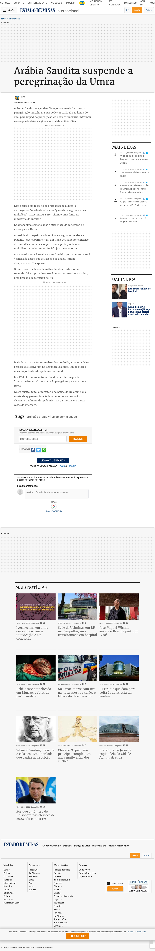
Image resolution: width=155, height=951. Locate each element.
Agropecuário (60, 919)
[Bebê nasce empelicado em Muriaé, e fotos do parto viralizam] (36, 668)
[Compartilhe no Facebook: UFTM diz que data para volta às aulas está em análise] (123, 684)
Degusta (58, 899)
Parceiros (130, 3)
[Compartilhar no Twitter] (38, 450)
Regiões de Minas (62, 870)
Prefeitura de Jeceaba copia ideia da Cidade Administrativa (115, 753)
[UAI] (82, 2)
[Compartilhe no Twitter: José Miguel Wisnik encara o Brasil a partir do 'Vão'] (126, 623)
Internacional (67, 10)
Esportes (58, 906)
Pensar (57, 909)
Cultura (6, 896)
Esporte (19, 3)
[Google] (53, 506)
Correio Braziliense (87, 873)
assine (72, 466)
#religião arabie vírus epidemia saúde (51, 417)
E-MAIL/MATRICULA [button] (54, 511)
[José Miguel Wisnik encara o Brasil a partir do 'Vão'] (119, 606)
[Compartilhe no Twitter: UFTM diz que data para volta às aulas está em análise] (126, 684)
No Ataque (59, 916)
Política (6, 873)
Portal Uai (33, 870)
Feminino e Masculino (64, 896)
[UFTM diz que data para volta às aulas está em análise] (119, 668)
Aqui (31, 883)
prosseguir (77, 936)
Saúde (6, 889)
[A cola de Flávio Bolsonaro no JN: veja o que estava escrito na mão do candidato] (119, 309)
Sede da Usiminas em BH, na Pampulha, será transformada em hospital (77, 631)
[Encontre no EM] (127, 10)
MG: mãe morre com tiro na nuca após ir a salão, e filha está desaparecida (77, 692)
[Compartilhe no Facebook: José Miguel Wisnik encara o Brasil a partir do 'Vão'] (123, 623)
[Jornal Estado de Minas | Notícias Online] (37, 10)
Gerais (6, 870)
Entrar (149, 10)
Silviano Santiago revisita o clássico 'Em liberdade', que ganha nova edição (35, 753)
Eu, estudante (85, 876)
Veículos (56, 3)
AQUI (152, 3)
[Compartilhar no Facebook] (32, 450)
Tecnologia (59, 903)
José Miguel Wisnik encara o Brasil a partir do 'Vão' (118, 631)
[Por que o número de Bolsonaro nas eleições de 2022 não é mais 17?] (36, 790)
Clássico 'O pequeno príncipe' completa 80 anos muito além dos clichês (74, 755)
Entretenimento (37, 3)
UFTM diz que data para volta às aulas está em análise (117, 692)
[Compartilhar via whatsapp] (44, 450)
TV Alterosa (34, 873)
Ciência (57, 893)
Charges (58, 886)
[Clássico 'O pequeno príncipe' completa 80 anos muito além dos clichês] (77, 729)
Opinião (57, 873)
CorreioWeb (84, 870)
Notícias (5, 3)
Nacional (7, 880)
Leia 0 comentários (53, 460)
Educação (8, 899)
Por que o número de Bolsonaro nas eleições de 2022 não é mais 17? (35, 815)
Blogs (31, 880)
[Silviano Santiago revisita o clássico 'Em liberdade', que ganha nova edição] (36, 729)
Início (3, 18)
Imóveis (70, 3)
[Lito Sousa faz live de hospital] (119, 291)
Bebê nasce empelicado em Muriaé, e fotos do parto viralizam (33, 692)
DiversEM (7, 886)
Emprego (58, 883)
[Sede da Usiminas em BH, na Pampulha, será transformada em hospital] (77, 606)
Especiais (58, 876)
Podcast (58, 913)
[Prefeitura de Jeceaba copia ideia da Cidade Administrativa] (119, 729)
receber (77, 438)
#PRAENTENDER (62, 880)
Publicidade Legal (11, 903)
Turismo (57, 889)
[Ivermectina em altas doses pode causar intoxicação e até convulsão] (36, 606)
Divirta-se (58, 926)
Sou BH (32, 889)
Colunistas (8, 893)
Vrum (31, 886)
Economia (8, 876)
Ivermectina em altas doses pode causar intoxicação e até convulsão (32, 633)
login (62, 466)
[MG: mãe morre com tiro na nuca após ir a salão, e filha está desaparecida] (77, 668)
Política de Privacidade (136, 931)
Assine (137, 9)
